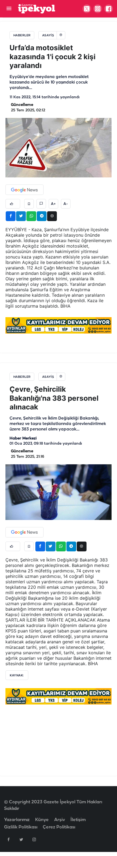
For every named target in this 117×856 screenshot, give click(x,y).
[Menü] (9, 9)
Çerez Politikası (59, 827)
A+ (53, 204)
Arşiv (59, 820)
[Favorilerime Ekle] (29, 204)
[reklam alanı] (58, 325)
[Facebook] (8, 839)
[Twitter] (21, 839)
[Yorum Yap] (41, 204)
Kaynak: (17, 675)
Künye (42, 820)
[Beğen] (12, 204)
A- (65, 204)
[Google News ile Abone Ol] (24, 190)
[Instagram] (34, 839)
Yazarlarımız (17, 820)
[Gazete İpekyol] (36, 8)
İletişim (78, 820)
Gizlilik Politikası (20, 827)
